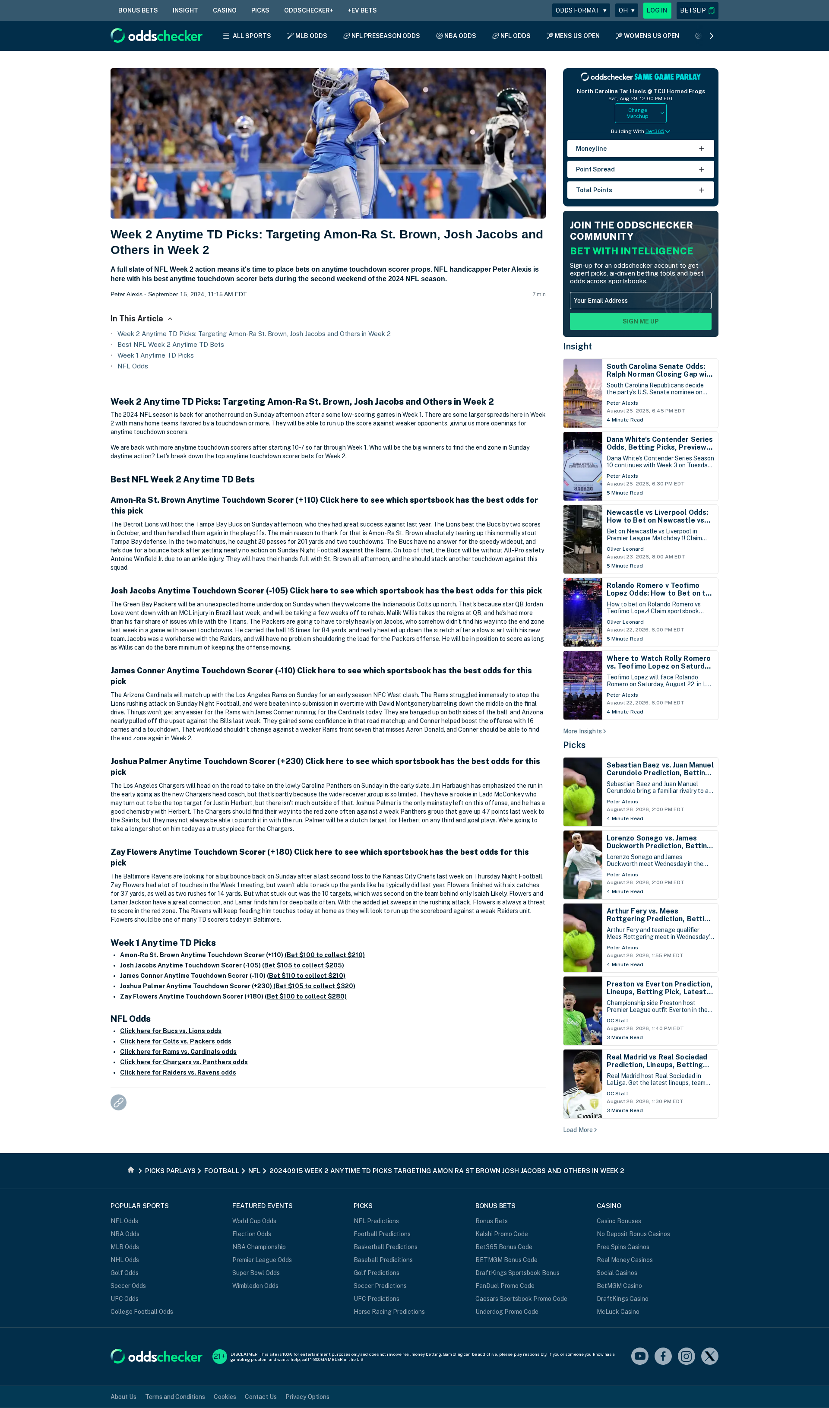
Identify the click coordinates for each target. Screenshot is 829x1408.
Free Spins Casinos (623, 1246)
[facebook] (663, 1357)
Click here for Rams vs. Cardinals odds (178, 1051)
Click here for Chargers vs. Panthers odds (184, 1062)
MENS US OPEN (577, 35)
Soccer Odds (128, 1285)
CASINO (225, 10)
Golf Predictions (376, 1272)
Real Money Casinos (625, 1259)
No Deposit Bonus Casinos (633, 1233)
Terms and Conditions (175, 1396)
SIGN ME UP (641, 321)
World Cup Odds (254, 1221)
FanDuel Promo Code (505, 1285)
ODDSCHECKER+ (308, 10)
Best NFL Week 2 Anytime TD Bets (170, 344)
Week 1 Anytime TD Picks (155, 355)
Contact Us (261, 1396)
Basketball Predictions (386, 1246)
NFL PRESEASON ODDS (385, 35)
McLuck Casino (618, 1311)
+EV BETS (362, 10)
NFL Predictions (376, 1221)
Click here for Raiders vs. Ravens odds (178, 1072)
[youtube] (640, 1357)
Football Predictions (382, 1233)
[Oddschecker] (157, 1357)
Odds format (581, 10)
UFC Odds (125, 1298)
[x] (709, 1357)
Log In (657, 10)
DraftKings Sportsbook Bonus (517, 1272)
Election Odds (251, 1233)
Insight (577, 346)
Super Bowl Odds (256, 1272)
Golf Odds (125, 1272)
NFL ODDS (515, 35)
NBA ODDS (460, 35)
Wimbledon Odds (255, 1285)
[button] (697, 10)
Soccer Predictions (380, 1285)
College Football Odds (142, 1311)
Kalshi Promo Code (501, 1233)
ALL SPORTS (252, 35)
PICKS (260, 10)
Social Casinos (617, 1272)
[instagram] (686, 1357)
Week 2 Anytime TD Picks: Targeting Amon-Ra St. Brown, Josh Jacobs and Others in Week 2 (254, 333)
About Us (123, 1396)
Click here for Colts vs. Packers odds (175, 1041)
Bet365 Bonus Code (503, 1246)
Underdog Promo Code (506, 1311)
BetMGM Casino (619, 1285)
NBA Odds (125, 1233)
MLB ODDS (311, 35)
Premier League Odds (262, 1259)
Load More (578, 1129)
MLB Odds (125, 1246)
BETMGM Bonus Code (506, 1259)
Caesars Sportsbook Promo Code (521, 1298)
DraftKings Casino (623, 1298)
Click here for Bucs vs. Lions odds (170, 1030)
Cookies (225, 1396)
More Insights (582, 731)
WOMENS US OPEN (651, 35)
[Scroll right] (711, 35)
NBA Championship (259, 1246)
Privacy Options (307, 1396)
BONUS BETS (138, 10)
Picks (574, 745)
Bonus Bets (491, 1221)
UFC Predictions (376, 1298)
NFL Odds (132, 366)
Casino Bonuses (619, 1221)
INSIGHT (185, 10)
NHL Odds (125, 1259)
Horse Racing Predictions (389, 1311)
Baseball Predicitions (383, 1259)
